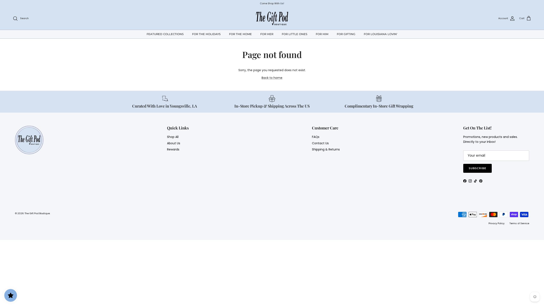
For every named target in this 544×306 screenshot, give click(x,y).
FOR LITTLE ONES (294, 34)
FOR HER (266, 34)
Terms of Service (519, 223)
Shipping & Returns (326, 149)
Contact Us (320, 143)
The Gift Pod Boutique (37, 213)
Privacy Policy (496, 223)
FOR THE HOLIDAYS (206, 34)
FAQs (315, 137)
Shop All (172, 137)
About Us (173, 143)
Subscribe (477, 168)
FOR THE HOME (240, 34)
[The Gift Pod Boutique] (272, 18)
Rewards (173, 149)
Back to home (272, 78)
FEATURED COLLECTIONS (165, 34)
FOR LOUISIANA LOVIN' (380, 34)
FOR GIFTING (346, 34)
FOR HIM (322, 34)
